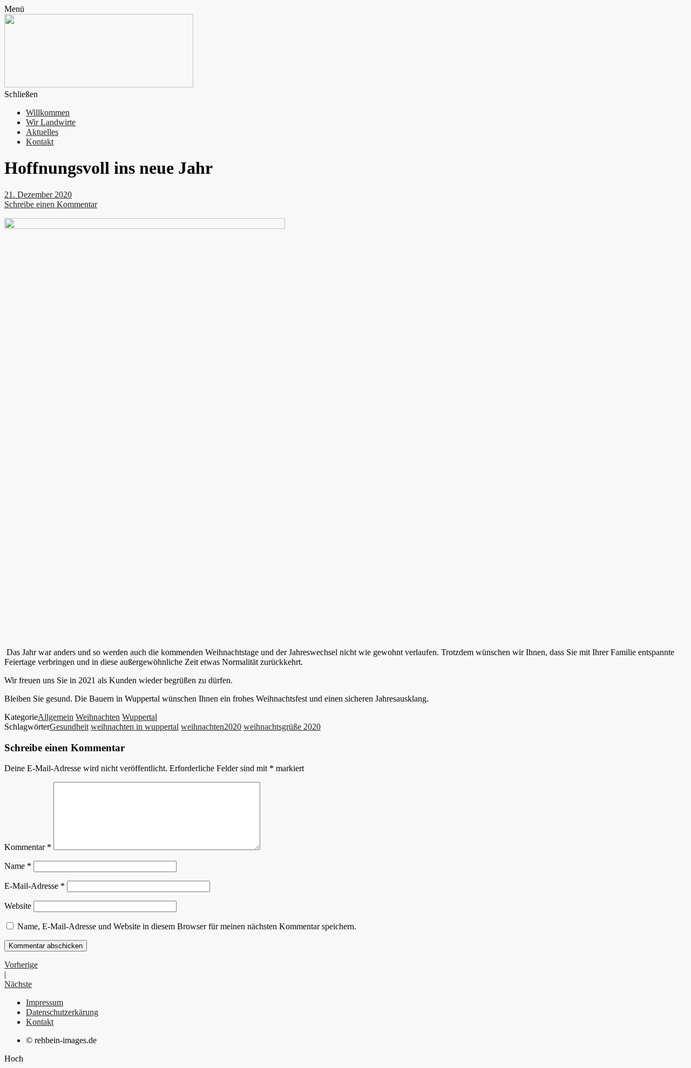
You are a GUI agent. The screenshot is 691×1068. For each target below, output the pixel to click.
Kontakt (39, 141)
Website (17, 905)
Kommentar (27, 847)
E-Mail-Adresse (34, 885)
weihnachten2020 (211, 726)
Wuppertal (139, 717)
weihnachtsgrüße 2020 (282, 726)
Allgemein (55, 717)
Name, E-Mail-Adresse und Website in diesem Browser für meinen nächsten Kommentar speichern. (186, 926)
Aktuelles (42, 132)
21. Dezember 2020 (38, 194)
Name (17, 865)
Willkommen (48, 112)
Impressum (44, 1002)
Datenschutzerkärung (62, 1012)
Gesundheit (69, 726)
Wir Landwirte (51, 122)
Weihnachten (98, 717)
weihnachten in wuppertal (135, 726)
